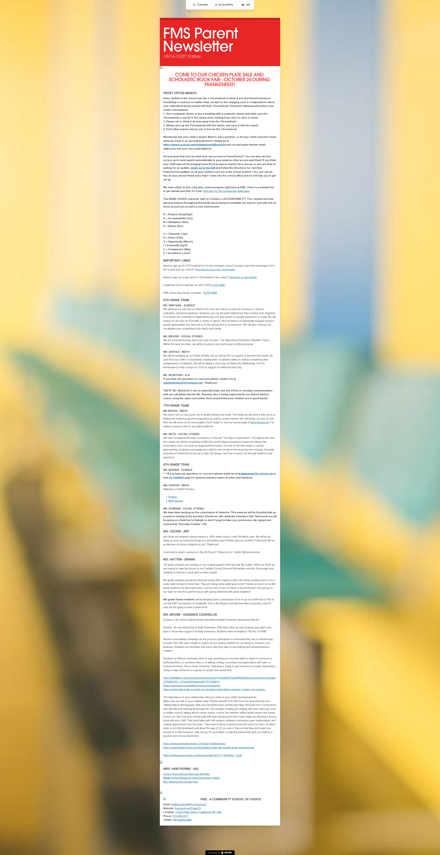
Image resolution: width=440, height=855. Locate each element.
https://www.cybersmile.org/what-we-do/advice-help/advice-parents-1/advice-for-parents (214, 689)
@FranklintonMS (182, 819)
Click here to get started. (243, 277)
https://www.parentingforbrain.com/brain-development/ (194, 743)
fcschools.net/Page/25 (188, 808)
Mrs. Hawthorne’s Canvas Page (180, 781)
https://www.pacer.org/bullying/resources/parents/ (191, 685)
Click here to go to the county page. (215, 269)
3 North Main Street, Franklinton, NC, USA (198, 812)
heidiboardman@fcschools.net (188, 804)
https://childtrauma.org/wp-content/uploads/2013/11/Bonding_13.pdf (202, 755)
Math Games (175, 500)
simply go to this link (202, 167)
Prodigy (172, 496)
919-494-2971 (180, 816)
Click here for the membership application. (226, 191)
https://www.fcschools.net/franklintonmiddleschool (194, 144)
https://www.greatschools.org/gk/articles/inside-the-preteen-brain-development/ (209, 747)
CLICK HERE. (218, 285)
